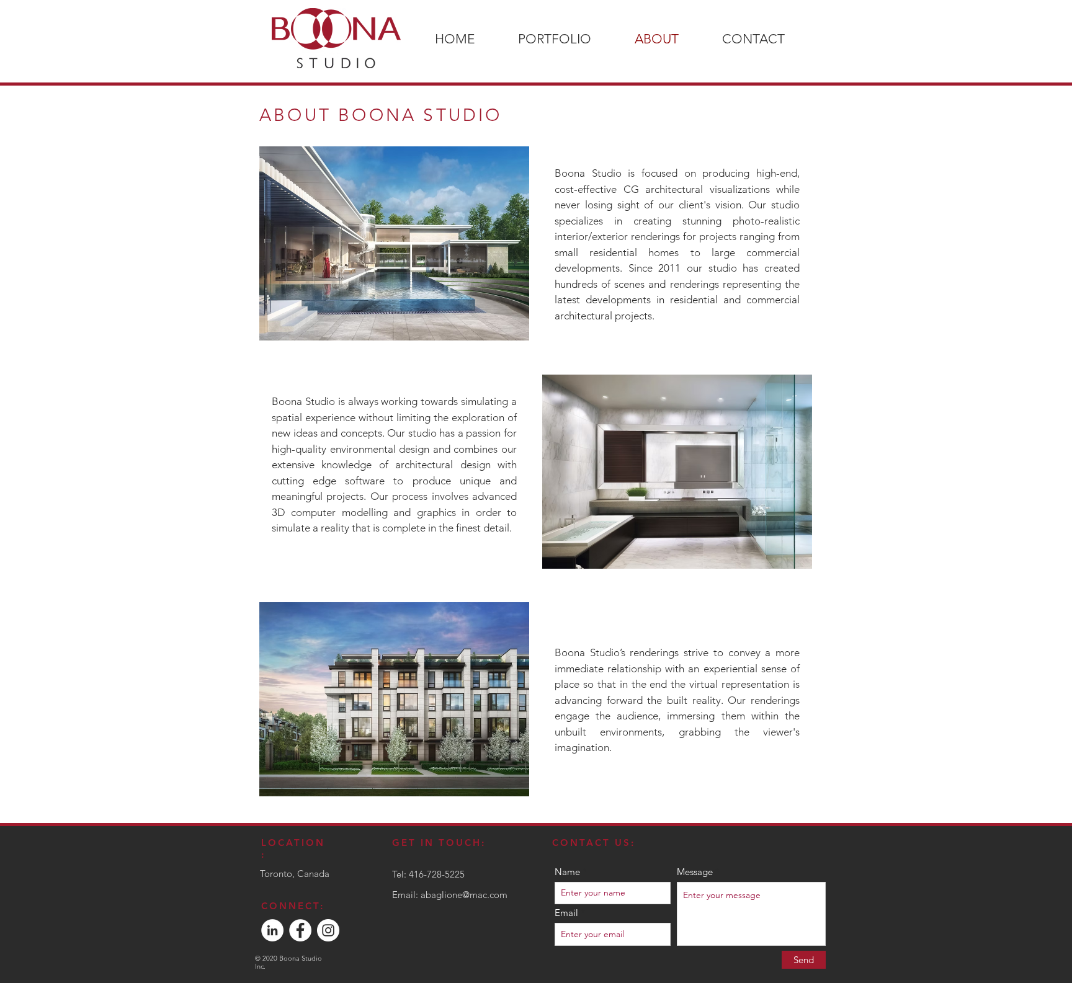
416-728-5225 (437, 874)
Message (695, 871)
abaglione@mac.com (464, 895)
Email (566, 912)
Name (567, 871)
